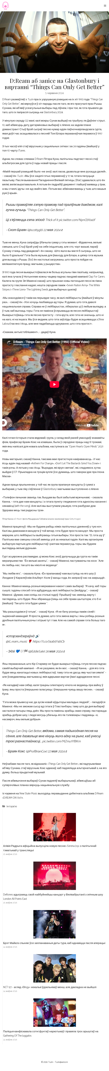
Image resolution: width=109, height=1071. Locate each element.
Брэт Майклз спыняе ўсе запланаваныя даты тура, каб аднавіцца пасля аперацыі (54, 943)
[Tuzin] (5, 5)
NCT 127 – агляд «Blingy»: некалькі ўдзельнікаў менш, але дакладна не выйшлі (49, 987)
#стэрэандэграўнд (20, 636)
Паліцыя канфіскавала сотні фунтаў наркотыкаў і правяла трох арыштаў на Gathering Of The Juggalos (50, 1033)
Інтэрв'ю (12, 806)
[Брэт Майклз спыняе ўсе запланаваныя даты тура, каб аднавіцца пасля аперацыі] (54, 936)
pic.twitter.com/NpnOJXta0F (77, 220)
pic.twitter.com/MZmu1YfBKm (61, 741)
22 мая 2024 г (53, 230)
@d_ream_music (16, 641)
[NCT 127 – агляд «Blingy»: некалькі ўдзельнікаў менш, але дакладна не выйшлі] (54, 980)
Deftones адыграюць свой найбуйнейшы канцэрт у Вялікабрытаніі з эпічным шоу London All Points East (53, 896)
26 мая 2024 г (55, 651)
